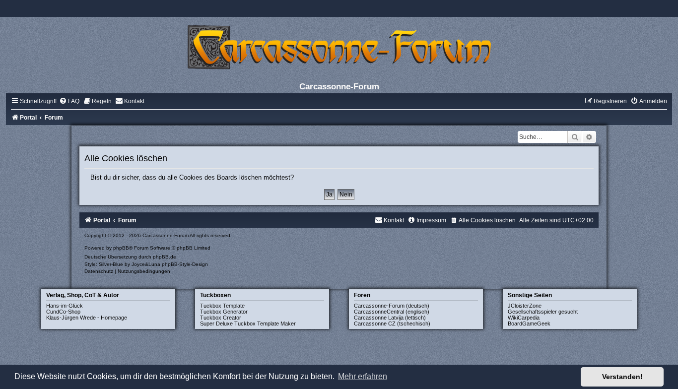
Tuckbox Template (222, 306)
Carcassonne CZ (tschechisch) (392, 323)
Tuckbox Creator (220, 318)
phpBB (121, 248)
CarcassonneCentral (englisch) (391, 312)
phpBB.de (164, 256)
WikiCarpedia (524, 318)
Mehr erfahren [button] (362, 376)
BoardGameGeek (529, 323)
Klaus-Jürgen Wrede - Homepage (86, 318)
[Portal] (339, 46)
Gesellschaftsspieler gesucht (543, 312)
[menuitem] (69, 101)
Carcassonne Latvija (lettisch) (390, 318)
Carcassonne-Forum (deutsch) (391, 306)
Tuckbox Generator (224, 312)
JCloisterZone (525, 306)
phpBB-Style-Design (185, 264)
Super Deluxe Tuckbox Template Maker (248, 323)
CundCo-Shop (63, 312)
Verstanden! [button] (622, 377)
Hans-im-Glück (64, 306)
